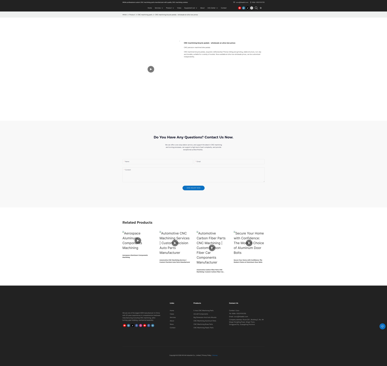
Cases (172, 314)
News (172, 324)
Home (172, 310)
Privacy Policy (206, 355)
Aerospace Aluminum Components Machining (135, 256)
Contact (172, 328)
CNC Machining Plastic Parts (203, 328)
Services (173, 317)
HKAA (124, 15)
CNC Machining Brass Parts (203, 324)
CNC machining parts (144, 15)
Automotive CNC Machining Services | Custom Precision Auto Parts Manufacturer (175, 261)
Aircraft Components (201, 314)
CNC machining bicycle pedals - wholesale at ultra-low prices (176, 15)
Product (132, 15)
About (172, 321)
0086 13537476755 (258, 2)
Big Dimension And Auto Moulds (205, 317)
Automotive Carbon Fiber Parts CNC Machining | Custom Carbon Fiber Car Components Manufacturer (210, 271)
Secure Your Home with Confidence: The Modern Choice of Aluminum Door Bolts (248, 261)
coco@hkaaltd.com (242, 2)
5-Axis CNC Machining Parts (203, 310)
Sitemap (215, 355)
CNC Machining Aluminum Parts (205, 321)
